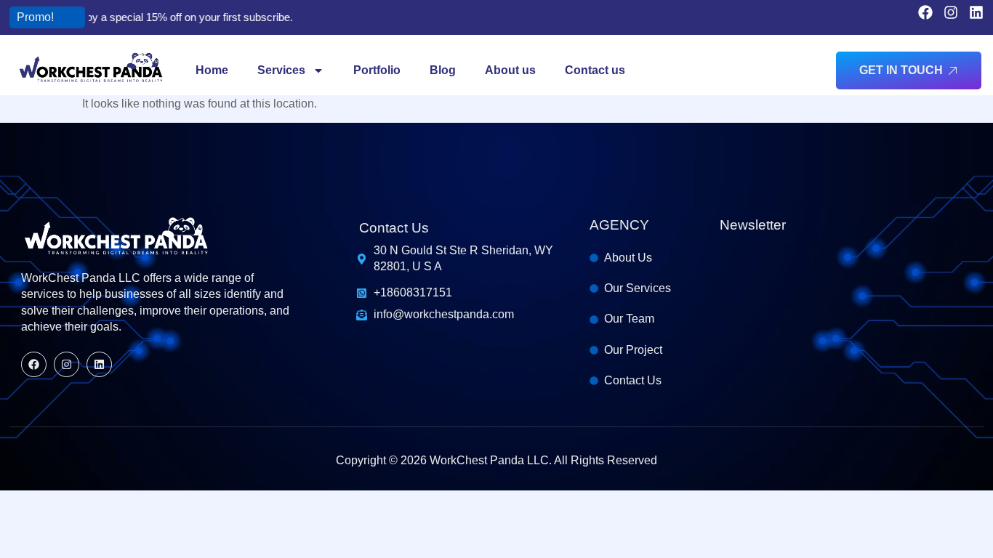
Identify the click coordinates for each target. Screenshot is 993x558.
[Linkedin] (976, 12)
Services (281, 70)
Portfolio (377, 70)
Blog (443, 70)
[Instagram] (951, 12)
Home (212, 70)
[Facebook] (925, 12)
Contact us (595, 70)
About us (510, 70)
